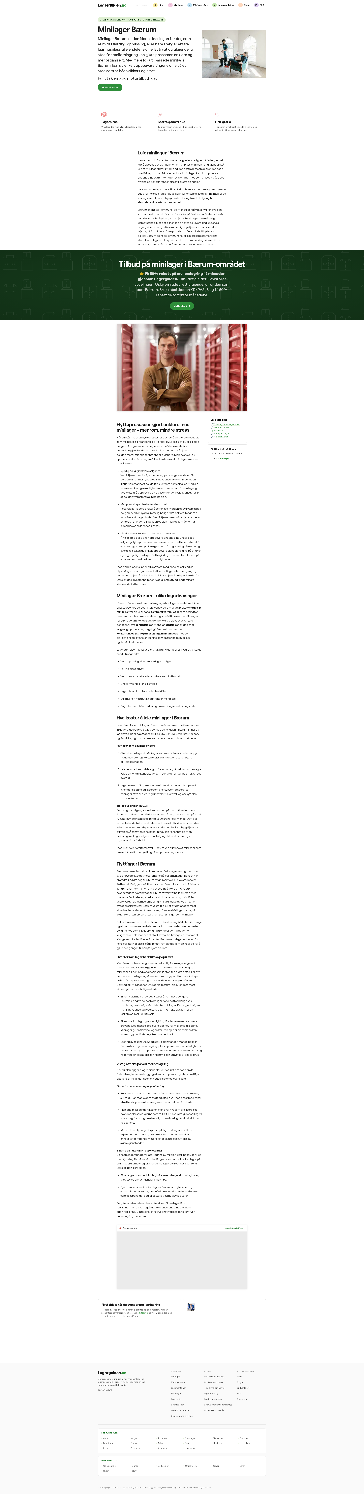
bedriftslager (189, 616)
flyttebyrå (143, 1313)
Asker (160, 1443)
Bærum (188, 1443)
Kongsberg (163, 1448)
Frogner (134, 1466)
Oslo (105, 1438)
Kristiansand (218, 1438)
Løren (242, 1466)
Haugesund (190, 1448)
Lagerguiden (112, 5)
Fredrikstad (108, 1443)
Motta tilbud (108, 87)
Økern (106, 1471)
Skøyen (215, 1466)
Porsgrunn (135, 1448)
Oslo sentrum (109, 1466)
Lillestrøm (217, 1443)
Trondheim (163, 1438)
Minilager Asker (220, 436)
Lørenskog (245, 1443)
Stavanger (190, 1438)
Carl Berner (163, 1466)
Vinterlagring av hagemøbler (226, 424)
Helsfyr (134, 1471)
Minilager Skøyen (221, 433)
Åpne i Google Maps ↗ (235, 1228)
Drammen (244, 1438)
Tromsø (134, 1443)
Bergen (134, 1438)
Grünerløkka (191, 1466)
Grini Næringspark (188, 734)
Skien (105, 1448)
